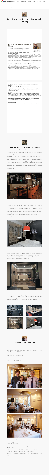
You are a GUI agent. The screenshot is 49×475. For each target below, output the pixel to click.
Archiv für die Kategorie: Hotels (10, 7)
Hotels (24, 23)
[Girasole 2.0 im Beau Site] (24, 338)
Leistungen (29, 1)
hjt (35, 23)
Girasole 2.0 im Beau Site (24, 342)
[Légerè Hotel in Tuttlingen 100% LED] (24, 142)
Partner (34, 1)
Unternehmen (23, 1)
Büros (22, 23)
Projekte (17, 1)
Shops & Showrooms (29, 23)
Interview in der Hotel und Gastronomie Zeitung (24, 20)
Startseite (13, 1)
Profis (40, 1)
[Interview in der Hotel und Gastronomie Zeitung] (24, 14)
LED (37, 1)
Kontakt (44, 1)
